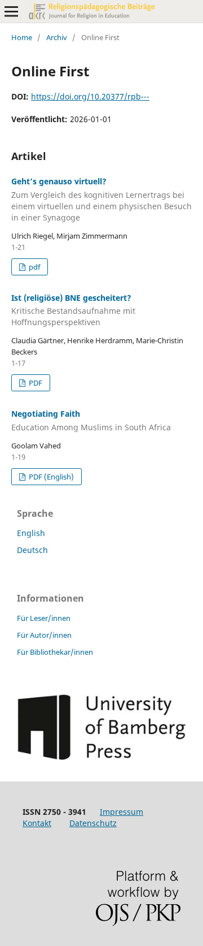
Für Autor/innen (44, 635)
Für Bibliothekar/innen (55, 652)
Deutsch (32, 550)
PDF (34, 383)
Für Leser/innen (43, 618)
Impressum (121, 811)
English (31, 533)
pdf (33, 267)
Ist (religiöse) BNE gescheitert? (73, 310)
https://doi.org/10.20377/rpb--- (90, 96)
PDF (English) (50, 477)
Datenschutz (93, 823)
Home (21, 37)
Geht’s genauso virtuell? (101, 199)
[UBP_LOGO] (101, 756)
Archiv (56, 37)
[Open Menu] (11, 11)
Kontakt (37, 823)
